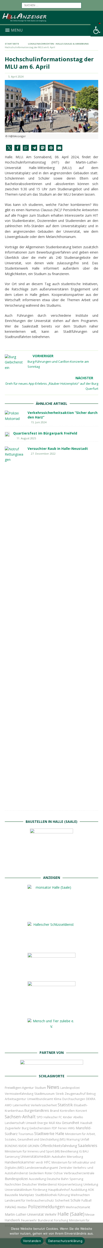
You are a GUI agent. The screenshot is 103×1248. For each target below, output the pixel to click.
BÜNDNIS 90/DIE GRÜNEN (22, 1146)
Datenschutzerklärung (65, 1241)
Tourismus (25, 1134)
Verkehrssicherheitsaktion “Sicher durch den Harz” (62, 414)
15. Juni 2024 (38, 422)
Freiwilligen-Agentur (19, 1087)
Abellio (78, 1117)
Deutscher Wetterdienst (39, 1184)
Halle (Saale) (70, 1214)
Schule (75, 1200)
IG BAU (84, 1151)
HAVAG (10, 1206)
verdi (39, 1162)
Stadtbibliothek (46, 1195)
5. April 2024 (15, 76)
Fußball (86, 1200)
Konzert (81, 1111)
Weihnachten (80, 1195)
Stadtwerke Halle (49, 1133)
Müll (52, 1123)
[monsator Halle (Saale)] (51, 914)
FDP (54, 1128)
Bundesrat (45, 1220)
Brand (54, 1110)
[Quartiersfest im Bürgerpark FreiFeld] (7, 433)
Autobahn (59, 1156)
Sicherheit (62, 1200)
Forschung (61, 1220)
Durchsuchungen (73, 1099)
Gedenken (36, 1173)
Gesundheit (70, 1122)
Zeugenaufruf (75, 1093)
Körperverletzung (70, 1184)
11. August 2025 (26, 438)
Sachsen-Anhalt (20, 1116)
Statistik (65, 1104)
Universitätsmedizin (36, 1156)
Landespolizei (70, 1088)
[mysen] (51, 1011)
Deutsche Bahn (58, 1179)
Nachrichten (13, 1184)
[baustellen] (51, 867)
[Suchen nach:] (51, 5)
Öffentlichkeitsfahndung (58, 1145)
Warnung (73, 1139)
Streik (60, 1094)
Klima (57, 1099)
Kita (58, 1123)
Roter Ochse (54, 1173)
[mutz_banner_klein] (51, 1066)
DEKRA (90, 1099)
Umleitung (90, 1184)
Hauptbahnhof (59, 1189)
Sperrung (76, 1179)
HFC (47, 1162)
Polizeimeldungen (46, 1206)
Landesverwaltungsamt (41, 1168)
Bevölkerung (69, 1151)
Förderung (40, 1190)
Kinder (67, 1117)
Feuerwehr (29, 1220)
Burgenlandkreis (36, 1110)
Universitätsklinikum (18, 1190)
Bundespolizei (16, 1178)
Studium (40, 1088)
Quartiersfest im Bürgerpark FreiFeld (45, 433)
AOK (91, 1189)
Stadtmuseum (44, 1093)
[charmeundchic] (51, 973)
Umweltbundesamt (40, 1099)
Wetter (22, 1207)
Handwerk (12, 1220)
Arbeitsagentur (15, 1099)
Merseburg (75, 1156)
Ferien (62, 1128)
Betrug (91, 1094)
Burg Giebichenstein (36, 1128)
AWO (8, 1105)
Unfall (84, 1139)
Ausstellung (37, 1179)
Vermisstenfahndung (19, 1094)
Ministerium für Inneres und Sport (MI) (32, 1151)
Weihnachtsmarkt (78, 1207)
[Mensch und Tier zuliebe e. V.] (51, 1042)
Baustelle (11, 1195)
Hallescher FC (53, 1117)
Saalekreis (87, 1145)
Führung (64, 1195)
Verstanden (32, 1241)
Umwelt (31, 1123)
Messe (90, 1215)
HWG (71, 1128)
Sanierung (12, 1157)
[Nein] (97, 1235)
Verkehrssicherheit (44, 1105)
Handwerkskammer (20, 1162)
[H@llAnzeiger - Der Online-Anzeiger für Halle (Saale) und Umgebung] (51, 22)
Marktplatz (26, 1195)
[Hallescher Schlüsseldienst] (51, 945)
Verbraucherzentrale (79, 1173)
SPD (40, 1117)
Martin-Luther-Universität (24, 1214)
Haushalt (86, 1123)
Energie (42, 1123)
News (53, 1087)
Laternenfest (21, 1105)
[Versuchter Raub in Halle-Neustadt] (14, 626)
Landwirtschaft (15, 1123)
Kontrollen (67, 1111)
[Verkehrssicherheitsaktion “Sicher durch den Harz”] (14, 416)
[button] (97, 30)
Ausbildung (79, 1189)
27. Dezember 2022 (43, 453)
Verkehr (51, 1214)
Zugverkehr (13, 1128)
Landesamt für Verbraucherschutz (29, 1200)
